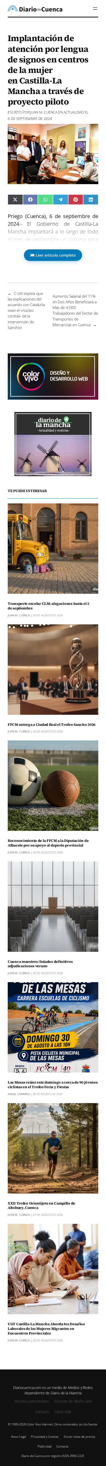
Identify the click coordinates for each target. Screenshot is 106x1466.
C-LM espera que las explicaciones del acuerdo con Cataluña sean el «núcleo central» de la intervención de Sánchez (26, 310)
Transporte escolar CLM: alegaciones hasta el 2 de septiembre (48, 606)
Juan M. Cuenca (43, 112)
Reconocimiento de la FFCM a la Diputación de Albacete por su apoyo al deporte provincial (48, 843)
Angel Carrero (19, 1094)
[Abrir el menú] (95, 8)
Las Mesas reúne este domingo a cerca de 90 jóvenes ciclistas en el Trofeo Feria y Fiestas (53, 1084)
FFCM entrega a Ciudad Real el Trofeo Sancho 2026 (51, 724)
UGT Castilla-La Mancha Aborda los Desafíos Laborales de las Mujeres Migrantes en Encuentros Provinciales (46, 1329)
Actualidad (74, 112)
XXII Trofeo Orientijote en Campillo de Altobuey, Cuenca (41, 1205)
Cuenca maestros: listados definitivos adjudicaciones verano (40, 964)
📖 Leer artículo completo (53, 255)
